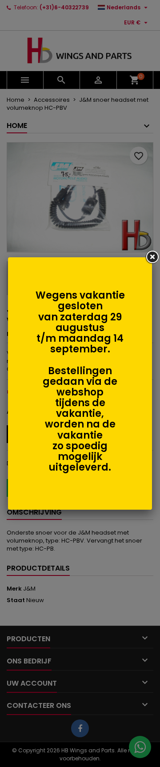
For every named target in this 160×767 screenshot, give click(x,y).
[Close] (152, 257)
